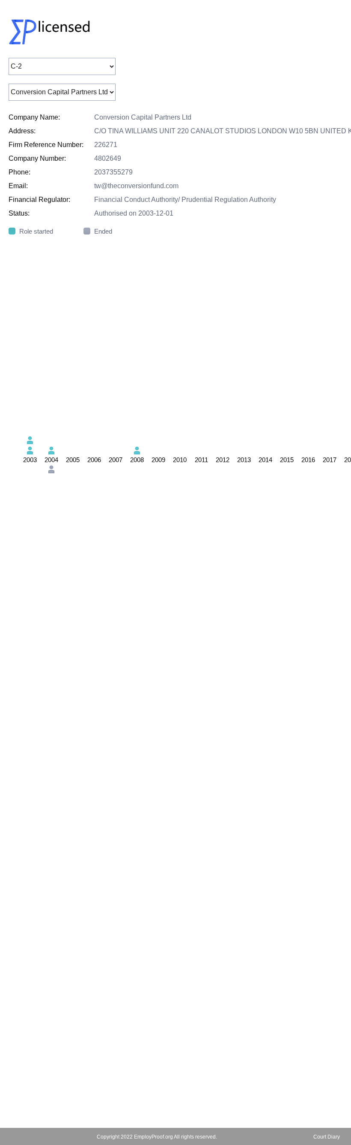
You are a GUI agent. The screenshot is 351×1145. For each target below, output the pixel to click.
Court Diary (326, 1137)
